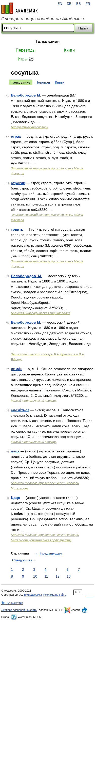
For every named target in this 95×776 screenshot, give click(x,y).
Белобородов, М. (26, 276)
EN (60, 4)
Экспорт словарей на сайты (19, 609)
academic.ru (19, 8)
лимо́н (16, 369)
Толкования (47, 41)
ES (78, 4)
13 (69, 576)
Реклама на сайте (54, 594)
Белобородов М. (26, 95)
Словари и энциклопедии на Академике (43, 18)
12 (57, 576)
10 (35, 576)
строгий (18, 183)
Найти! (83, 28)
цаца (15, 451)
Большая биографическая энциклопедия (40, 313)
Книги (69, 50)
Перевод (42, 82)
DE (69, 4)
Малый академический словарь (33, 401)
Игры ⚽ (26, 59)
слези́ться (20, 410)
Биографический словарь (29, 127)
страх (16, 136)
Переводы (25, 50)
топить (17, 229)
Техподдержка (33, 594)
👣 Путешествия (12, 602)
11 (46, 576)
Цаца (15, 498)
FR (88, 4)
